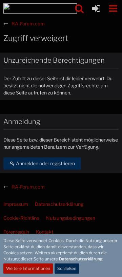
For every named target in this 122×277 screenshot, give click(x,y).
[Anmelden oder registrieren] (96, 8)
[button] (113, 8)
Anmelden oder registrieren (45, 163)
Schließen (66, 268)
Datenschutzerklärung (80, 258)
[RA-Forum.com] (40, 8)
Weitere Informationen (28, 268)
